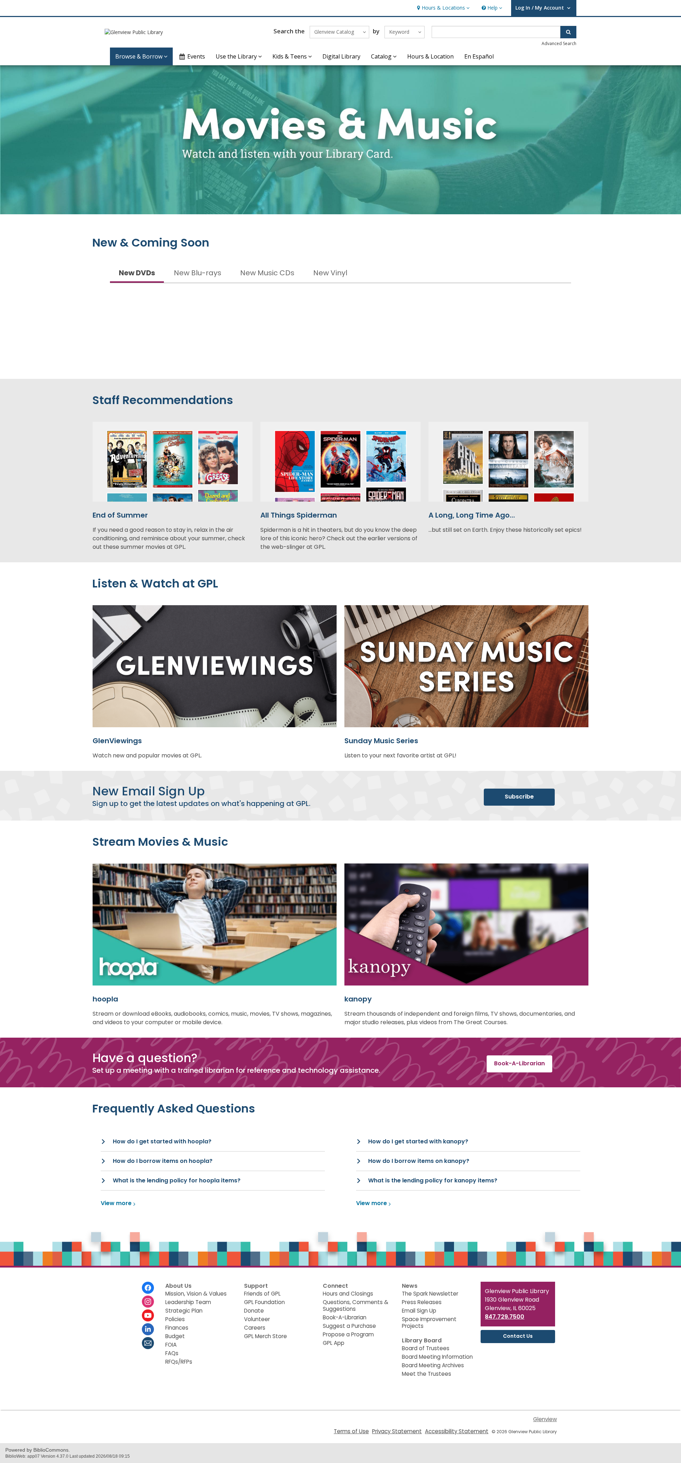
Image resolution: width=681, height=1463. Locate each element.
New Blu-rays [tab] (197, 273)
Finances (176, 1327)
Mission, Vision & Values (196, 1293)
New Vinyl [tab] (330, 273)
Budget (175, 1336)
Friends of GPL (262, 1293)
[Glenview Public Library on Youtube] (148, 1315)
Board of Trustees (425, 1348)
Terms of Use (351, 1431)
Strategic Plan (184, 1310)
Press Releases (422, 1302)
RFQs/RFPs (178, 1361)
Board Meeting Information (437, 1356)
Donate (254, 1310)
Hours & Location (430, 56)
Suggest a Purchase (349, 1326)
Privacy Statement (397, 1431)
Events (196, 56)
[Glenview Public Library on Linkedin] (148, 1329)
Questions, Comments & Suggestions (355, 1305)
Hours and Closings (348, 1293)
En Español (479, 56)
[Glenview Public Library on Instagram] (148, 1302)
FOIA (171, 1344)
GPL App (333, 1343)
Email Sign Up (419, 1310)
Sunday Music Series (381, 741)
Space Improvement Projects (429, 1322)
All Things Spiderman (298, 515)
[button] (442, 8)
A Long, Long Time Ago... (471, 515)
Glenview (545, 1419)
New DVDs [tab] (137, 273)
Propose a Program (348, 1334)
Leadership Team (188, 1302)
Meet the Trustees (426, 1374)
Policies (175, 1319)
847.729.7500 (504, 1317)
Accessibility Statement (456, 1431)
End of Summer (120, 515)
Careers (254, 1327)
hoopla (105, 999)
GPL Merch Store (265, 1336)
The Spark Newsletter (430, 1293)
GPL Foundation (264, 1302)
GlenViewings (117, 741)
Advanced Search (559, 43)
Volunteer (257, 1319)
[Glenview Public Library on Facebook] (148, 1288)
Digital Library (341, 56)
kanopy (358, 999)
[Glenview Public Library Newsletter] (148, 1343)
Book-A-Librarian (344, 1317)
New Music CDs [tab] (267, 273)
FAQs (171, 1353)
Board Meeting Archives (433, 1365)
